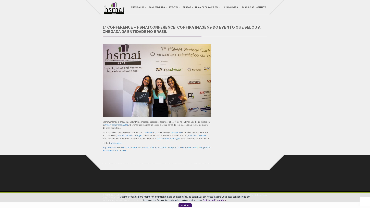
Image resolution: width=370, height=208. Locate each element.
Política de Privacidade (214, 200)
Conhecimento (157, 7)
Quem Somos (138, 7)
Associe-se (248, 7)
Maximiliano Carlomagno (168, 138)
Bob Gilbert (150, 132)
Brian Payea (177, 132)
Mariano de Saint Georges (129, 135)
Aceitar (185, 205)
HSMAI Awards (230, 7)
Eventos (174, 7)
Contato (261, 7)
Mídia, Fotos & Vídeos (207, 7)
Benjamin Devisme (197, 135)
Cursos (187, 7)
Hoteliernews (115, 143)
